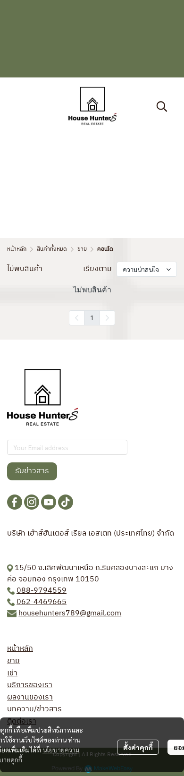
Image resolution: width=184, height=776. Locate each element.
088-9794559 (42, 590)
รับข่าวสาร (32, 471)
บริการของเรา (29, 685)
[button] (162, 106)
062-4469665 (42, 602)
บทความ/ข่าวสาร (34, 709)
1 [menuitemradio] (92, 317)
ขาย (82, 249)
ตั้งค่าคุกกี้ (138, 747)
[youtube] (48, 502)
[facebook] (14, 502)
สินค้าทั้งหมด (52, 249)
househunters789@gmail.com (69, 613)
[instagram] (31, 502)
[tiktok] (65, 502)
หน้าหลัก (16, 249)
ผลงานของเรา (30, 697)
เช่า (12, 673)
